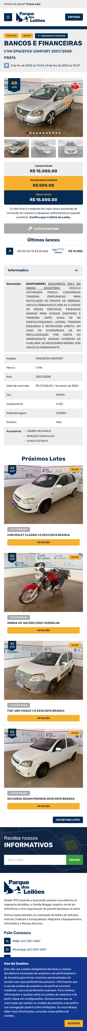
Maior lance (43, 194)
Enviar (74, 860)
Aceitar (74, 1023)
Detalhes (43, 542)
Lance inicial (43, 166)
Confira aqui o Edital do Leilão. (50, 217)
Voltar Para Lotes (68, 819)
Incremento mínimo (43, 180)
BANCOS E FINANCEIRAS (43, 43)
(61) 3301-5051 (30, 941)
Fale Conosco (17, 932)
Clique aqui (33, 3)
